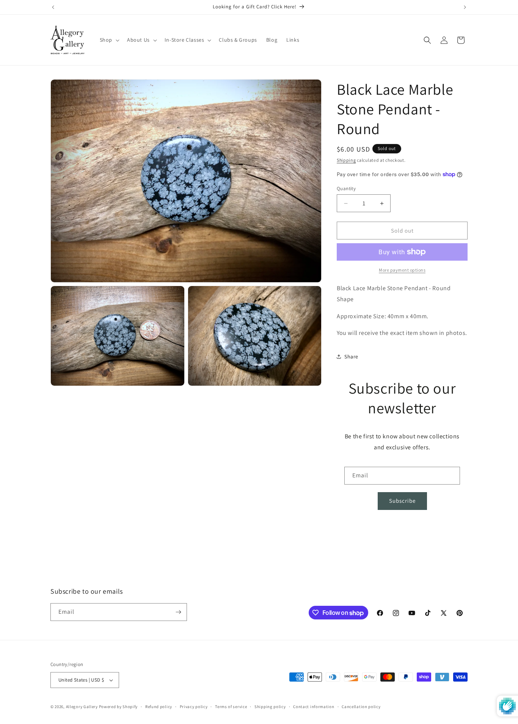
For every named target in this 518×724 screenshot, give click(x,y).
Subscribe (402, 500)
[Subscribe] (178, 612)
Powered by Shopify (118, 706)
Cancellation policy (361, 706)
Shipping (346, 160)
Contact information (313, 706)
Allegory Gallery (82, 706)
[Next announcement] (465, 7)
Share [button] (351, 356)
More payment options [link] (402, 270)
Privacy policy (194, 706)
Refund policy (158, 706)
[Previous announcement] (53, 7)
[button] (108, 40)
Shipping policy (270, 706)
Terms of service (231, 706)
